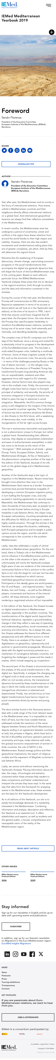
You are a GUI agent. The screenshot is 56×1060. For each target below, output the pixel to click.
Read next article (28, 848)
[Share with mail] (29, 150)
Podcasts (6, 975)
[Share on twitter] (4, 150)
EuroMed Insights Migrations (16, 943)
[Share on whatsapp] (17, 150)
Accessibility (35, 1044)
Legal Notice (44, 1044)
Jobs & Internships (28, 1017)
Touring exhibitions (11, 982)
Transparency (8, 985)
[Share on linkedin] (23, 150)
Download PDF (26, 164)
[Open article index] (51, 32)
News (4, 972)
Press (4, 979)
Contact (6, 989)
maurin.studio (50, 1052)
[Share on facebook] (10, 150)
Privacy (52, 1044)
